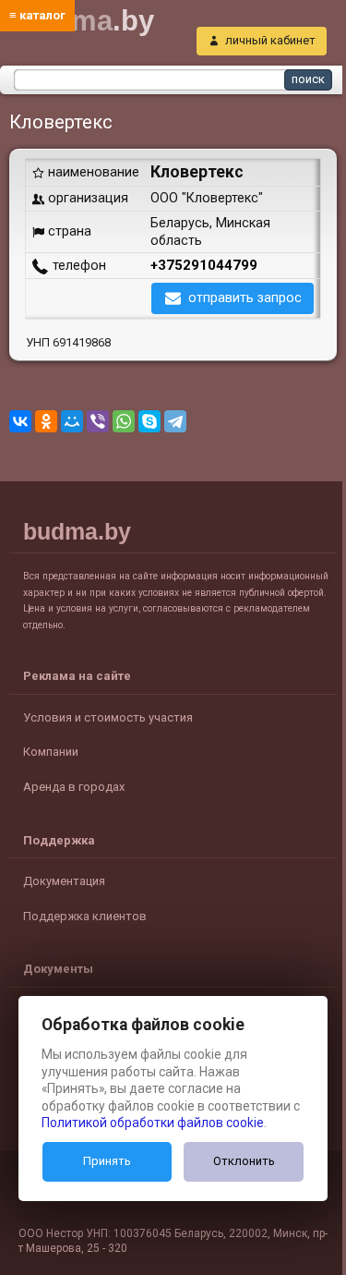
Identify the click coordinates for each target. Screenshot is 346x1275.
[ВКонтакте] (20, 421)
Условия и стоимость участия (108, 717)
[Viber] (98, 421)
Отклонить (244, 1161)
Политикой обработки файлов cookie (153, 1122)
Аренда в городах (74, 787)
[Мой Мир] (72, 421)
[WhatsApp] (124, 421)
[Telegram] (175, 421)
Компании (50, 752)
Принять (107, 1161)
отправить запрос (245, 297)
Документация (64, 881)
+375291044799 (203, 265)
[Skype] (149, 421)
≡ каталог (37, 15)
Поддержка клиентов (85, 916)
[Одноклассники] (46, 421)
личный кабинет (270, 40)
